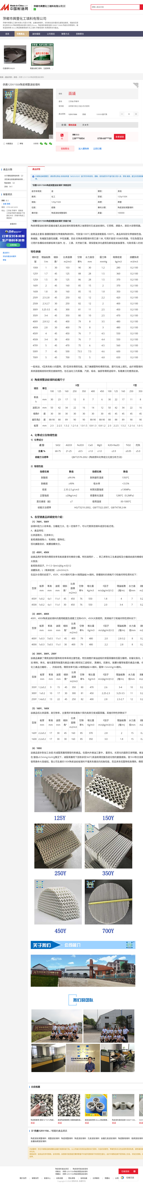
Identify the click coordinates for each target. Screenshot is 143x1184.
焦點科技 (75, 1181)
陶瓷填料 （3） (10, 183)
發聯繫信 (65, 148)
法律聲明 (96, 1178)
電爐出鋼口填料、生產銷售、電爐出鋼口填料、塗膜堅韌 (51, 68)
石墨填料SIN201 (9, 68)
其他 (15, 77)
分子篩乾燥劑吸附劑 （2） (14, 176)
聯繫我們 (35, 1178)
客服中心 (47, 1178)
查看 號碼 (6, 204)
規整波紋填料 (54, 1138)
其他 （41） (8, 186)
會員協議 (83, 1178)
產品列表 (8, 77)
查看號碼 (119, 136)
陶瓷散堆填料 (124, 1138)
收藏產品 (9, 143)
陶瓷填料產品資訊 (62, 1169)
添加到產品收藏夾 (9, 256)
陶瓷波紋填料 (80, 1138)
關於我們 (23, 1178)
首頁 (1, 77)
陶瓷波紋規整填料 (38, 1138)
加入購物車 (83, 148)
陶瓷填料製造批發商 (80, 1169)
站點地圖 (59, 1178)
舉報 (21, 143)
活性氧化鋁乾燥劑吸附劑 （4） (16, 179)
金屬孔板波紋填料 (109, 1138)
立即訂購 (97, 148)
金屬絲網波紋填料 (38, 1141)
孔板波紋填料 (93, 1138)
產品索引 (6, 253)
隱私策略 (71, 1178)
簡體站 (107, 1178)
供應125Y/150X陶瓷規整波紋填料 (75, 1171)
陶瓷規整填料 (67, 1138)
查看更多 (13, 224)
